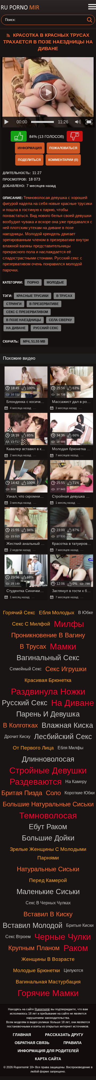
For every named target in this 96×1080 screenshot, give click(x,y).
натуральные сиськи (48, 869)
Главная (22, 1035)
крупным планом (34, 948)
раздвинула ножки (48, 691)
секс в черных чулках (48, 903)
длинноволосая (48, 759)
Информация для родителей (48, 1051)
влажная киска (67, 725)
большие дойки (48, 838)
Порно (33, 282)
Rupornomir (42, 1009)
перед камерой (48, 880)
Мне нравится (19, 136)
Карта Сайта (48, 1059)
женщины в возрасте (48, 959)
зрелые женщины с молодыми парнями (48, 853)
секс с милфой (31, 624)
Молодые (55, 282)
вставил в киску (48, 914)
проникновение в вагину (48, 635)
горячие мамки (48, 993)
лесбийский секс (63, 736)
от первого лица (33, 748)
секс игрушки (65, 669)
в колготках (20, 725)
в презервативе (44, 304)
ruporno (20, 7)
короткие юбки (80, 793)
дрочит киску (17, 736)
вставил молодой (32, 925)
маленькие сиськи (48, 891)
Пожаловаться (63, 148)
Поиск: (10, 20)
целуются (73, 970)
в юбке (85, 612)
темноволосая (48, 815)
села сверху (60, 320)
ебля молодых (56, 612)
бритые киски (80, 925)
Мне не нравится (75, 136)
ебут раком (48, 826)
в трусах (64, 296)
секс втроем (18, 936)
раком (75, 948)
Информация (30, 148)
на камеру (76, 781)
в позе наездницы (23, 320)
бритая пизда (21, 792)
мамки (63, 646)
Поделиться (29, 160)
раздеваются (36, 781)
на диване (16, 328)
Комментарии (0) (63, 160)
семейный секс (26, 669)
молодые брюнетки (36, 970)
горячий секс (19, 612)
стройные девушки (48, 770)
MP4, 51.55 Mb (34, 341)
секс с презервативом (27, 312)
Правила (72, 1043)
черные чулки (62, 936)
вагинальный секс (48, 657)
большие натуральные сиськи (48, 804)
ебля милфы (70, 747)
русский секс (45, 328)
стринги (14, 304)
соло (53, 792)
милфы (69, 624)
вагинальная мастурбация (48, 982)
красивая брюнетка (48, 680)
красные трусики (33, 296)
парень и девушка (48, 714)
